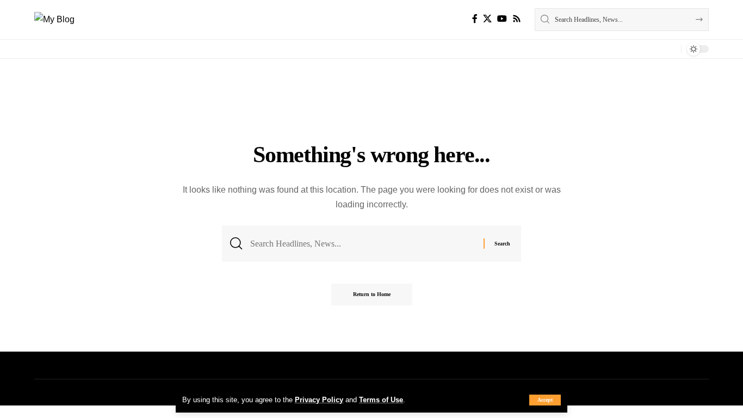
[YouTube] (502, 18)
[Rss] (517, 18)
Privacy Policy (319, 400)
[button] (545, 400)
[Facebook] (474, 18)
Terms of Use (381, 400)
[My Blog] (54, 19)
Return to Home (372, 294)
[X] (487, 18)
